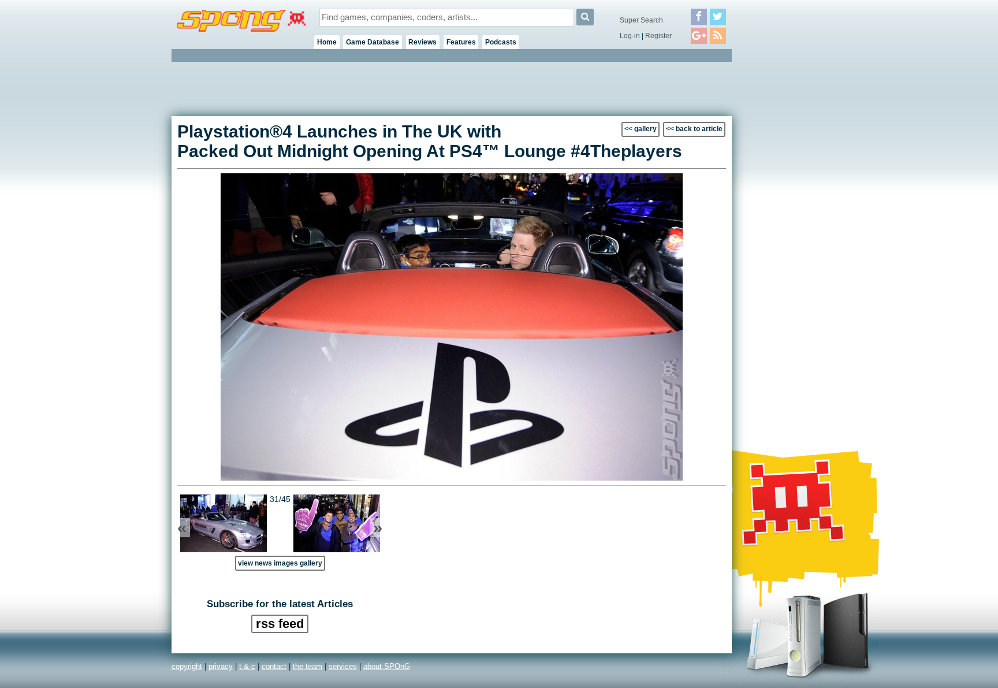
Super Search (641, 20)
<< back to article (694, 129)
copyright (187, 666)
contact (274, 666)
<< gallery (640, 129)
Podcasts (500, 42)
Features (461, 42)
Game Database (372, 42)
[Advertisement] (784, 237)
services (343, 666)
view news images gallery (280, 563)
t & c (247, 666)
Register (658, 36)
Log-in (630, 36)
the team (307, 666)
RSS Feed (280, 623)
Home (327, 42)
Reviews (422, 42)
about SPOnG (386, 666)
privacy (220, 666)
